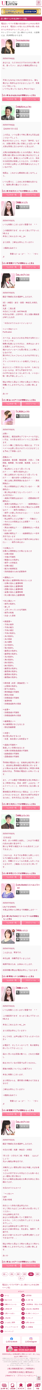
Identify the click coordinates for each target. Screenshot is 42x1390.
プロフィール (30, 99)
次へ (21, 1278)
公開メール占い (9, 1313)
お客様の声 (8, 1309)
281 (11, 1274)
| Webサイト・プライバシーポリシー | (21, 1376)
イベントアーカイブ (11, 1327)
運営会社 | (29, 1372)
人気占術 (7, 1318)
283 (24, 1274)
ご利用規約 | (30, 1369)
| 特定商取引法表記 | (16, 1372)
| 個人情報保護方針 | (15, 1369)
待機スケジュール (10, 1304)
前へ (5, 1274)
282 (18, 1274)
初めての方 (8, 1300)
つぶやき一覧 (11, 99)
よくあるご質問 (9, 1322)
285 (37, 1274)
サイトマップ (8, 1331)
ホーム (6, 1295)
